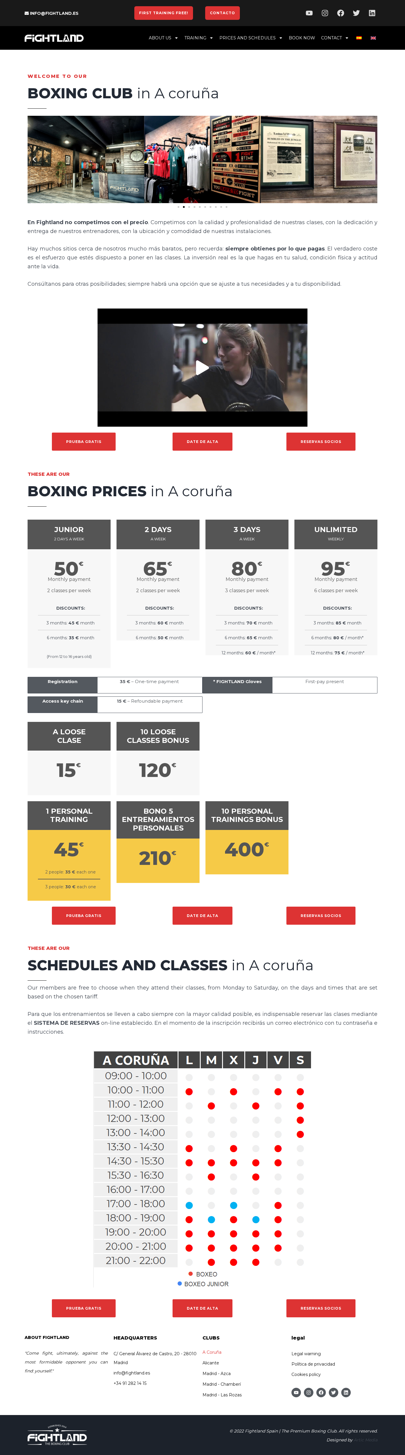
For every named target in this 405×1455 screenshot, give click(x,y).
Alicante (211, 1363)
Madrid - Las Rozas (222, 1395)
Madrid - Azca (217, 1373)
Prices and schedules (247, 38)
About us (160, 38)
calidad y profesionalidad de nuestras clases (264, 222)
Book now (302, 38)
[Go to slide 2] (184, 207)
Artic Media (365, 1440)
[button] (34, 159)
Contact (331, 38)
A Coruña (212, 1352)
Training (195, 38)
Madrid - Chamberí (222, 1384)
